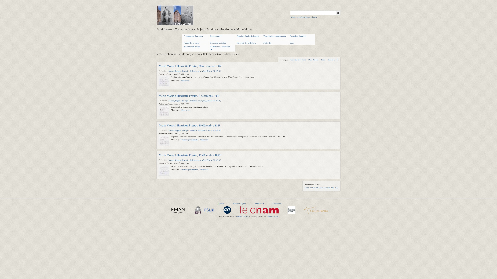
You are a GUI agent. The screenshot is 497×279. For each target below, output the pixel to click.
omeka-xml (329, 187)
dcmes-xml (314, 187)
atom (307, 187)
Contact (221, 203)
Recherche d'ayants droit (220, 46)
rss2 (336, 187)
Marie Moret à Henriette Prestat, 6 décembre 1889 (189, 96)
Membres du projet (192, 46)
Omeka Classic (242, 216)
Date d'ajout (313, 59)
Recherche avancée (191, 42)
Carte (292, 42)
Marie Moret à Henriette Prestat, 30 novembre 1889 (190, 66)
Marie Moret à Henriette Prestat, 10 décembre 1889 (189, 125)
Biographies (215, 36)
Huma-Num (273, 216)
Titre (323, 59)
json (321, 187)
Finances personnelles (189, 139)
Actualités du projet (298, 36)
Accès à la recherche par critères (303, 17)
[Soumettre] (338, 13)
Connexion (277, 203)
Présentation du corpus (193, 36)
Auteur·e (331, 59)
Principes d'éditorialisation (248, 36)
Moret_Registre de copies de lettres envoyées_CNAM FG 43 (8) (195, 71)
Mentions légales (239, 203)
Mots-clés (267, 42)
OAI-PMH (259, 203)
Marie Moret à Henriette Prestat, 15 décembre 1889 (189, 155)
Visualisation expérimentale (274, 36)
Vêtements (185, 80)
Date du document (298, 59)
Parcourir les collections (246, 42)
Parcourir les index (218, 42)
